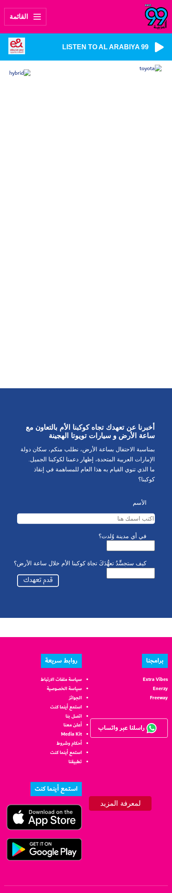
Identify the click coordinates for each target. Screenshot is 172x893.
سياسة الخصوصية (64, 688)
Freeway (159, 697)
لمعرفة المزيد (120, 803)
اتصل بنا (74, 716)
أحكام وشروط (69, 743)
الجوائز (75, 697)
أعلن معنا (72, 725)
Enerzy (160, 688)
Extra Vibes (155, 679)
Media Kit (71, 734)
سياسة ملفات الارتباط (61, 679)
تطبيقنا (75, 761)
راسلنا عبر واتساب (122, 728)
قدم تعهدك (38, 580)
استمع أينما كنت (66, 707)
